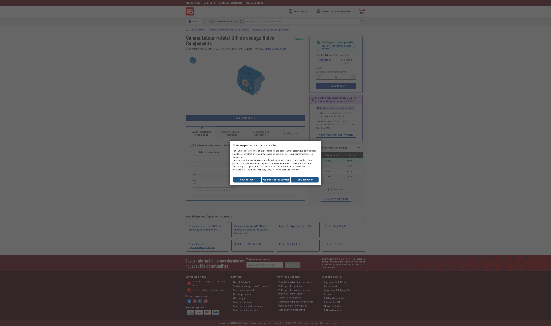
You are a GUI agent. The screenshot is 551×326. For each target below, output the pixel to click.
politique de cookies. (291, 169)
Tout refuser (247, 179)
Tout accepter (304, 179)
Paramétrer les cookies (275, 179)
